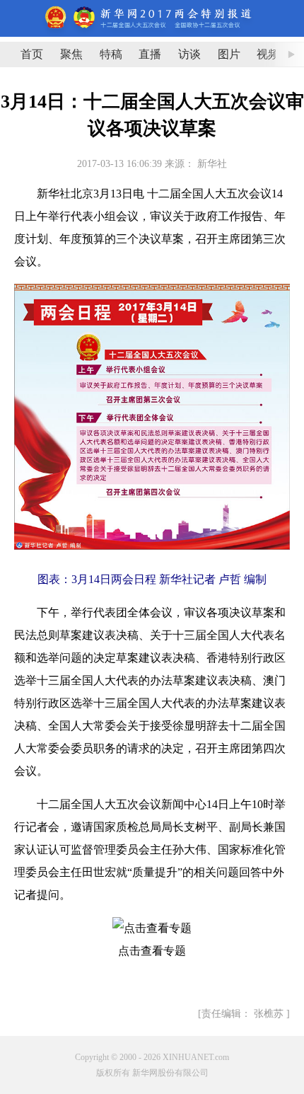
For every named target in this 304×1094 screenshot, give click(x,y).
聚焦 (71, 54)
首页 (32, 54)
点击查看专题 (152, 951)
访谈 (189, 54)
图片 (229, 54)
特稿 (111, 54)
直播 (150, 54)
